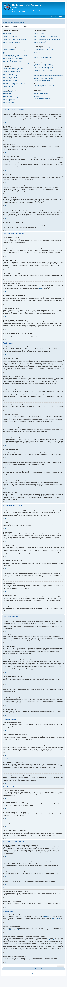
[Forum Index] (7, 7)
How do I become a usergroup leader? (43, 38)
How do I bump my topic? (9, 86)
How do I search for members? (41, 69)
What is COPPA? (7, 33)
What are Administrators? (40, 32)
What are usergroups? (39, 35)
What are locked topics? (9, 102)
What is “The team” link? (40, 42)
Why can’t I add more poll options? (11, 74)
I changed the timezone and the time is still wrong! (15, 55)
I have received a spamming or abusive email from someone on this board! (48, 51)
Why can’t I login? (7, 38)
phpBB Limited (46, 916)
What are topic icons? (8, 103)
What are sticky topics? (8, 100)
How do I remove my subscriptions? (42, 80)
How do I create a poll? (8, 72)
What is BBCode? (7, 91)
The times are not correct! (9, 53)
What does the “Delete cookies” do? (11, 44)
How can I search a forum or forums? (43, 64)
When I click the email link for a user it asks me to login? (16, 63)
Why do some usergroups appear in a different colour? (47, 39)
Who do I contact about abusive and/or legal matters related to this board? (49, 96)
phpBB (41, 288)
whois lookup (49, 940)
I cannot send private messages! (42, 47)
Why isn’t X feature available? (41, 93)
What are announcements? (9, 99)
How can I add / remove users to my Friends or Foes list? (47, 59)
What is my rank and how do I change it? (12, 61)
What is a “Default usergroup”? (41, 41)
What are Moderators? (39, 33)
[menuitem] (11, 20)
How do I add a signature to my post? (12, 71)
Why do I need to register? (9, 32)
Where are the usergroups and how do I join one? (45, 36)
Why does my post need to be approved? (13, 85)
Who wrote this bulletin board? (41, 92)
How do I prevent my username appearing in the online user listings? (17, 51)
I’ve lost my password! (8, 41)
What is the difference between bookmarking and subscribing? (48, 75)
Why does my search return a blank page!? (44, 67)
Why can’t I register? (8, 35)
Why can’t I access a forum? (10, 77)
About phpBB (55, 918)
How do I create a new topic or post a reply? (13, 68)
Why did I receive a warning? (10, 80)
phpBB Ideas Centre (12, 929)
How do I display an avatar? (9, 60)
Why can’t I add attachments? (10, 78)
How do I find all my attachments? (42, 87)
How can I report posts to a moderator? (12, 81)
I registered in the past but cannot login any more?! (15, 39)
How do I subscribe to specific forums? (43, 78)
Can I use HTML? (7, 93)
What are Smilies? (7, 94)
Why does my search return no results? (43, 65)
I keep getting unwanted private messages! (44, 49)
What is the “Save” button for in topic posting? (14, 83)
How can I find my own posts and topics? (44, 70)
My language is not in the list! (10, 56)
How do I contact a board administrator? (43, 98)
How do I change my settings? (10, 49)
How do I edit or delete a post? (10, 69)
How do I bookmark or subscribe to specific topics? (46, 77)
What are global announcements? (11, 97)
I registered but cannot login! (10, 36)
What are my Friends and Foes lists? (43, 57)
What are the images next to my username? (13, 58)
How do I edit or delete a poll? (10, 75)
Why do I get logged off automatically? (12, 42)
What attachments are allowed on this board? (44, 85)
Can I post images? (7, 96)
